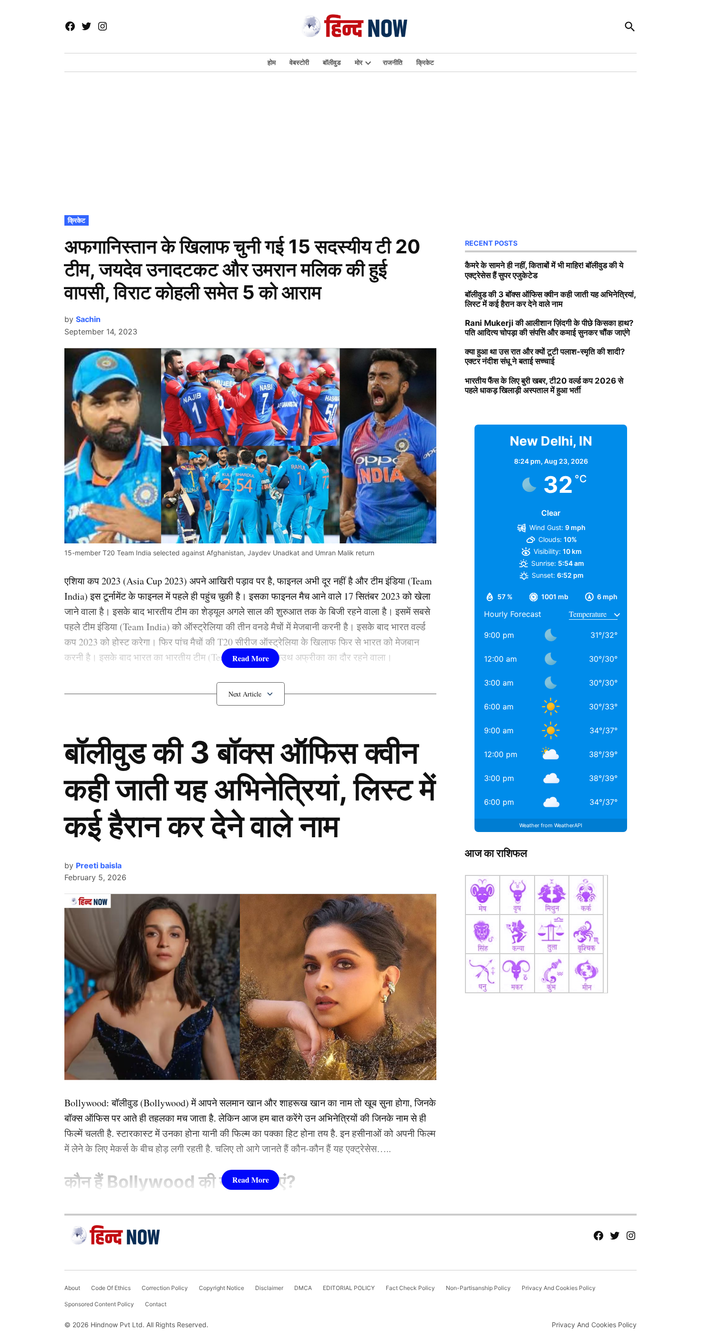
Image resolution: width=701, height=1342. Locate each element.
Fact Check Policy (410, 1287)
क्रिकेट (425, 62)
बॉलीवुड (332, 62)
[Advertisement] (350, 141)
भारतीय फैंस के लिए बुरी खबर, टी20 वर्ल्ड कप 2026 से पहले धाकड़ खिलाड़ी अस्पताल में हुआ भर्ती (544, 385)
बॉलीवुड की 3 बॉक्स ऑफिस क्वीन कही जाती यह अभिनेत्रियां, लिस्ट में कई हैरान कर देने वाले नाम (249, 789)
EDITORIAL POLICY (349, 1287)
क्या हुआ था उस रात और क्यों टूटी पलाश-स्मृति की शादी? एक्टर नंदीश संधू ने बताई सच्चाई (545, 356)
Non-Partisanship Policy (478, 1287)
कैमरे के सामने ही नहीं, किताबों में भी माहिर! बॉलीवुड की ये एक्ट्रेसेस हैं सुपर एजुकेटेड (544, 270)
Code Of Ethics (111, 1287)
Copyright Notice (221, 1287)
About (72, 1287)
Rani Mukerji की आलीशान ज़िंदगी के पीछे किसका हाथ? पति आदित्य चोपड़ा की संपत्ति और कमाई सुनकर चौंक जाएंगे (549, 327)
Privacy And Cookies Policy (559, 1287)
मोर (358, 62)
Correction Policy (165, 1287)
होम (272, 62)
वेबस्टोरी (299, 62)
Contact (155, 1304)
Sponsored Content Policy (99, 1304)
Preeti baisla (99, 865)
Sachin (88, 319)
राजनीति (392, 62)
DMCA (303, 1287)
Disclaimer (269, 1287)
